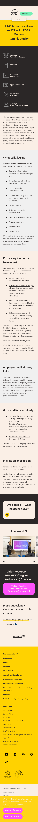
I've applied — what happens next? (19, 507)
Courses (25, 13)
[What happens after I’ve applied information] (19, 515)
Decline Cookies (13, 817)
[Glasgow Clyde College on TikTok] (6, 763)
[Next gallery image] (34, 561)
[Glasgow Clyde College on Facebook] (6, 755)
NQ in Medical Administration (19, 285)
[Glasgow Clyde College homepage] (14, 12)
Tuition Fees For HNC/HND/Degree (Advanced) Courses (18, 589)
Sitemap (6, 795)
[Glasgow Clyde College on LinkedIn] (15, 755)
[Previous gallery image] (4, 561)
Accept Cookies (13, 810)
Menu (19, 19)
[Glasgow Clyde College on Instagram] (31, 755)
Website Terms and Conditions (14, 788)
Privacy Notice (19, 804)
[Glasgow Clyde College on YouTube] (23, 755)
